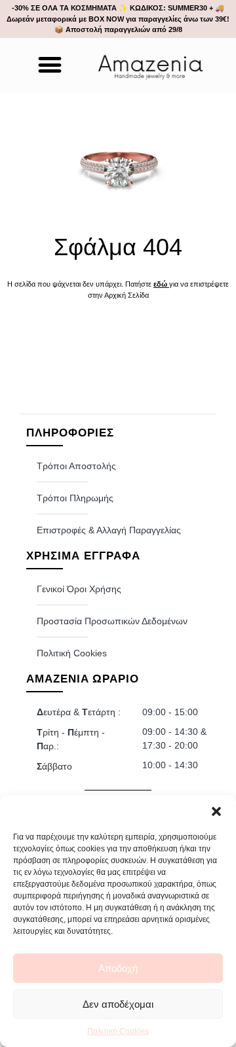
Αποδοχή (118, 968)
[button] (216, 811)
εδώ (160, 284)
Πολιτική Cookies (118, 1031)
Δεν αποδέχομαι (118, 1004)
